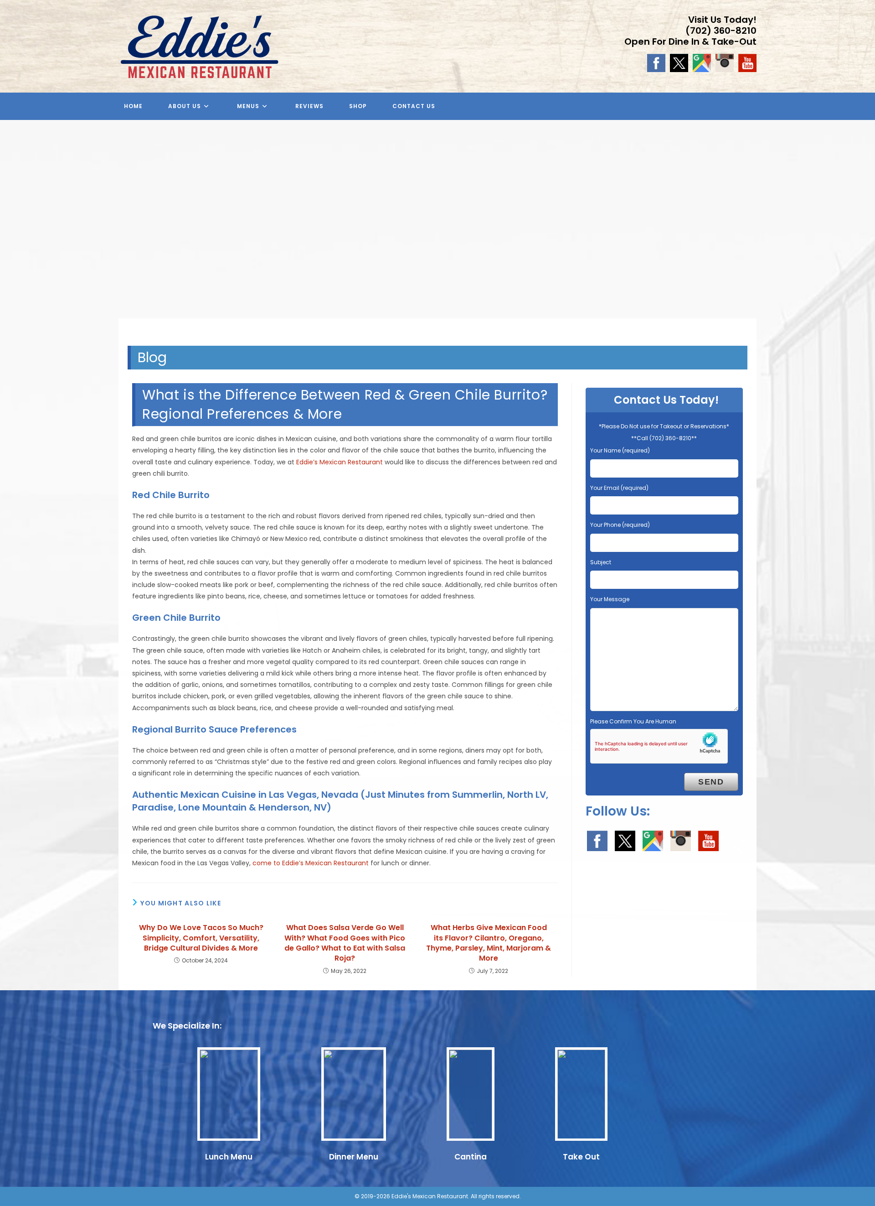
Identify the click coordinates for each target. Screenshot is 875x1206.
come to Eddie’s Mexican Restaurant (310, 863)
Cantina (470, 1156)
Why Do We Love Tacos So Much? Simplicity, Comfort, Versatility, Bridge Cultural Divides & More (201, 938)
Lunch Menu (228, 1156)
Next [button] (863, 226)
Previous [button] (11, 226)
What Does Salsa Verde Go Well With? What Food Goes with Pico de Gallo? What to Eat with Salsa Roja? (344, 943)
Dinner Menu (353, 1156)
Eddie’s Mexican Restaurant (339, 462)
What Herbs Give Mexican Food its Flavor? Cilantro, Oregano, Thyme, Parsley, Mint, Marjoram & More (488, 943)
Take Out (581, 1156)
